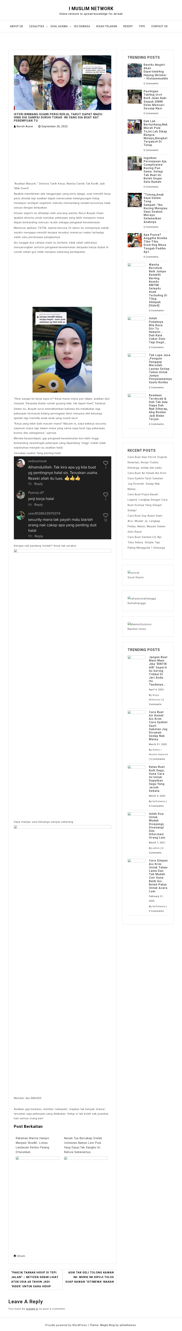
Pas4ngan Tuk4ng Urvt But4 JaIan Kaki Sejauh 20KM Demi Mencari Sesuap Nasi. (155, 100)
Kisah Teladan (106, 26)
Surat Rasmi (136, 577)
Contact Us (159, 26)
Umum (21, 1256)
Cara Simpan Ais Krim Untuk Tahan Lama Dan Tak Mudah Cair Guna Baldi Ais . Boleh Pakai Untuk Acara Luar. (158, 876)
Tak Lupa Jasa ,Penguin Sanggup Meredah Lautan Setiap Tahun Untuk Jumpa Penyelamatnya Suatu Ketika (160, 368)
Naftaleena (158, 801)
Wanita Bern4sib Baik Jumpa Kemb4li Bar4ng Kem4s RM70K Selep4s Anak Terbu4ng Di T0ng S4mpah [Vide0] (158, 285)
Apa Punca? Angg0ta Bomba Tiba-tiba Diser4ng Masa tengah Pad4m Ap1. (155, 243)
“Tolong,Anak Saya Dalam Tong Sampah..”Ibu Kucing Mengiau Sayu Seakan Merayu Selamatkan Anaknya (155, 208)
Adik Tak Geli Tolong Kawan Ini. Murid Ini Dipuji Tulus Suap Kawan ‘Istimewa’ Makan (89, 1277)
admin (156, 848)
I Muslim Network (91, 8)
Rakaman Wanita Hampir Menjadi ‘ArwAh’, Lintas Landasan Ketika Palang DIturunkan (32, 1145)
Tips (142, 26)
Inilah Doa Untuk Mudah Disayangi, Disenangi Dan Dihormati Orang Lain (157, 825)
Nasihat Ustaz (137, 629)
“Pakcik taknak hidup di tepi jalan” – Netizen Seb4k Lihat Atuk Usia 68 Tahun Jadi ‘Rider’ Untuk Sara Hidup (34, 1279)
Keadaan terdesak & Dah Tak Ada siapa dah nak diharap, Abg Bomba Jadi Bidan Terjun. (158, 407)
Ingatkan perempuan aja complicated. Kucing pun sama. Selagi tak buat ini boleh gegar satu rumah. (155, 169)
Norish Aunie (25, 126)
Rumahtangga (137, 603)
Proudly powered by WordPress (66, 1325)
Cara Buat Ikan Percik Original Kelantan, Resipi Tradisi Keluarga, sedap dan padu (147, 462)
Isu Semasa (82, 26)
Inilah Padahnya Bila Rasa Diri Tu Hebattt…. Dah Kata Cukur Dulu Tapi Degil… (157, 330)
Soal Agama (59, 26)
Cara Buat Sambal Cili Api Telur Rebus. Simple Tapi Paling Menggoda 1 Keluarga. (147, 542)
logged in (32, 1308)
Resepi (128, 26)
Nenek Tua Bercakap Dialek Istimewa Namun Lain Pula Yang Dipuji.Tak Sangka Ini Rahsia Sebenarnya (83, 1145)
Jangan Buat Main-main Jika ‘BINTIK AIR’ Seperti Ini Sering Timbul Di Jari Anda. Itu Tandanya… (158, 670)
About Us (16, 26)
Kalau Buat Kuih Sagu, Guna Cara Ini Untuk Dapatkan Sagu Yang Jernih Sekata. (157, 778)
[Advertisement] (62, 155)
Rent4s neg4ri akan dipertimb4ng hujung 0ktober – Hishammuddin (156, 71)
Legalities (36, 26)
